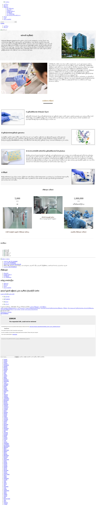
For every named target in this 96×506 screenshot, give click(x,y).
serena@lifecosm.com (12, 264)
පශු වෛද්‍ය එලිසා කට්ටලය (13, 15)
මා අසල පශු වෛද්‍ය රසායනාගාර (29, 309)
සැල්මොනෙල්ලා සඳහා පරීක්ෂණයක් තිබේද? (29, 308)
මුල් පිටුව (6, 4)
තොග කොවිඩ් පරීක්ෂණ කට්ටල (9, 308)
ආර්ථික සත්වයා (11, 11)
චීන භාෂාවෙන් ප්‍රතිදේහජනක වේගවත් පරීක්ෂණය (81, 308)
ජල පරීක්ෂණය (10, 13)
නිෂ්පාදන (6, 7)
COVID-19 (9, 12)
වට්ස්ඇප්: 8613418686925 (10, 266)
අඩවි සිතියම (43, 306)
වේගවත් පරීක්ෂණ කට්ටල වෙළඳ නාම (10, 309)
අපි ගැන (6, 5)
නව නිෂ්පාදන (10, 8)
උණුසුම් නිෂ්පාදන (34, 306)
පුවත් (5, 18)
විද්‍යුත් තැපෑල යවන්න (6, 312)
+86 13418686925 (10, 262)
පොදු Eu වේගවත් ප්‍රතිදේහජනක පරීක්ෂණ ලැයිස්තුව (54, 308)
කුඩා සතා (9, 9)
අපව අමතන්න (7, 19)
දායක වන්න (4, 294)
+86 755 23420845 (10, 261)
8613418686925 (4, 313)
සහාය (5, 16)
